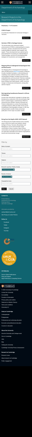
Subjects (3, 160)
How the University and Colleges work (11, 333)
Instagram (6, 228)
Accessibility (4, 295)
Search (30, 2)
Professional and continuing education (11, 320)
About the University (7, 330)
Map (2, 342)
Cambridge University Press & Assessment (12, 347)
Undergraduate (5, 314)
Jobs (2, 339)
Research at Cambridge (8, 352)
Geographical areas (6, 181)
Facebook (6, 222)
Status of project (5, 146)
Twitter (5, 225)
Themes (3, 153)
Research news (5, 355)
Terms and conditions (7, 304)
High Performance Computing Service (11, 278)
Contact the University (7, 292)
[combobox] (8, 149)
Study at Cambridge (7, 311)
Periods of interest (6, 173)
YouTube (6, 230)
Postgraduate (5, 317)
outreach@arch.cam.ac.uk (8, 212)
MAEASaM (16, 71)
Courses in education (7, 325)
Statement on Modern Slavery (9, 302)
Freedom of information (7, 297)
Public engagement (6, 361)
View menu (2, 2)
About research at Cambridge (9, 358)
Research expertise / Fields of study (10, 166)
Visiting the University (7, 344)
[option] (8, 170)
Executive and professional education (11, 323)
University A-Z (5, 307)
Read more (27, 38)
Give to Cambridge (6, 336)
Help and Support (6, 276)
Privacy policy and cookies (8, 299)
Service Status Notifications (8, 274)
